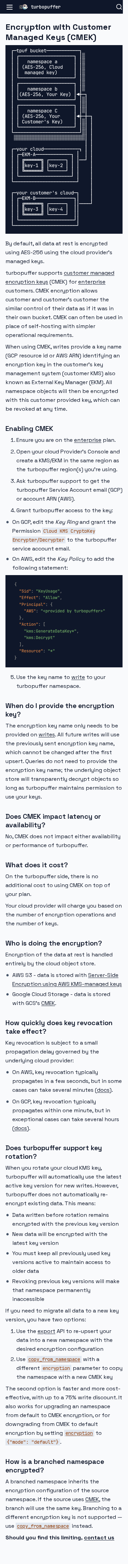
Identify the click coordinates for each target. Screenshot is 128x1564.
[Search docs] (119, 7)
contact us (99, 1537)
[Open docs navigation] (9, 7)
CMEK (48, 1003)
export (46, 1331)
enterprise (91, 281)
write (78, 677)
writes (47, 734)
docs (103, 1089)
